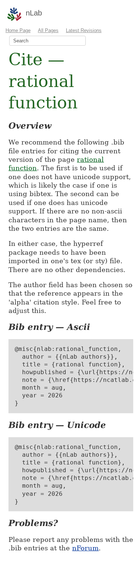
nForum (85, 548)
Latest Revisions (84, 30)
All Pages (48, 30)
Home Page (18, 30)
